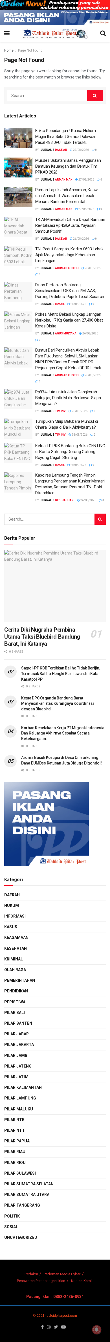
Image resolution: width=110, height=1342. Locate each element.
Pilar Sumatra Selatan (29, 1184)
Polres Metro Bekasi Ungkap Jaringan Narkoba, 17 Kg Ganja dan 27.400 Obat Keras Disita (69, 320)
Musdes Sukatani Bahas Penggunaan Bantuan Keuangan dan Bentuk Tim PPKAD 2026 (68, 166)
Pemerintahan (19, 980)
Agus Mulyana (65, 333)
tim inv (60, 411)
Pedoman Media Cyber (62, 1274)
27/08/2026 (80, 149)
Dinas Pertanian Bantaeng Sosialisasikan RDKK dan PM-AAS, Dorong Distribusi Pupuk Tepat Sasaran (69, 290)
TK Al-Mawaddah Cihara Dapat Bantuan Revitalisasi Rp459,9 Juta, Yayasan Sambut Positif (70, 225)
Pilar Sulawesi (20, 1173)
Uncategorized (20, 1237)
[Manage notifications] (96, 1329)
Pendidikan (16, 991)
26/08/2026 (80, 238)
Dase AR (61, 149)
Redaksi (31, 1274)
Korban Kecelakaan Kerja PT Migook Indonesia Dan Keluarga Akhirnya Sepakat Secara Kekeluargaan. (62, 733)
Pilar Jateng (18, 1066)
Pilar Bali (14, 1012)
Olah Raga (15, 969)
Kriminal (13, 959)
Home (9, 50)
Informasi (15, 916)
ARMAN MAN (63, 179)
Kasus (10, 927)
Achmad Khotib (67, 268)
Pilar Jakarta (19, 1044)
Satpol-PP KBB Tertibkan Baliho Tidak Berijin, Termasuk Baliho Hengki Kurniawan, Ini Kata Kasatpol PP (60, 673)
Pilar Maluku (18, 1109)
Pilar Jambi (16, 1055)
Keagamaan (16, 937)
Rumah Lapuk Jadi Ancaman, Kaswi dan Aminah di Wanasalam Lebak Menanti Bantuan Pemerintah (66, 195)
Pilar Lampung (20, 1098)
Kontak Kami (81, 1281)
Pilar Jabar (16, 1034)
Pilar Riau (14, 1151)
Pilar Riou (15, 1162)
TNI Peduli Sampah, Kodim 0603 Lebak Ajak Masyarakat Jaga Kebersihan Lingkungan (69, 254)
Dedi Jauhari (64, 500)
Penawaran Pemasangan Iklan (41, 1281)
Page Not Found (30, 50)
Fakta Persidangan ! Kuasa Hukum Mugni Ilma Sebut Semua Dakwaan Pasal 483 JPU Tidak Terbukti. (65, 136)
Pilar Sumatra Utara (26, 1194)
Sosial (11, 1227)
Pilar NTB (14, 1119)
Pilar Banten (18, 1023)
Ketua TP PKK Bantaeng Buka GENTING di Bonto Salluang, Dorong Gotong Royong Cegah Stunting (70, 451)
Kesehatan (15, 948)
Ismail (60, 304)
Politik (12, 1216)
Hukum (11, 905)
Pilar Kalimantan (23, 1087)
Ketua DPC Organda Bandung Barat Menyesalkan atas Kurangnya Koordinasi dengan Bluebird (57, 703)
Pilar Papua (17, 1141)
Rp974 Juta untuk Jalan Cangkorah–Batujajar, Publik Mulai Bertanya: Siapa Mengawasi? (68, 397)
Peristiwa (14, 1002)
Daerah (12, 895)
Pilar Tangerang (22, 1205)
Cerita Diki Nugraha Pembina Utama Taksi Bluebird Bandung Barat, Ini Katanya (42, 636)
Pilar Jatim (16, 1077)
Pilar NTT (14, 1130)
